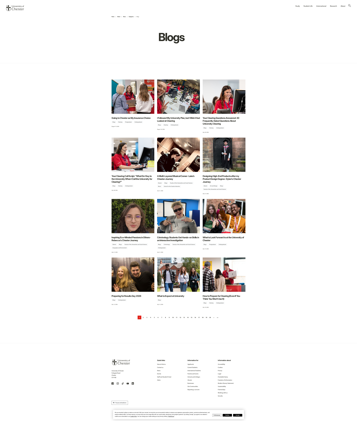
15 (191, 317)
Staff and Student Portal (164, 377)
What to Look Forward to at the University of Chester (223, 239)
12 (180, 317)
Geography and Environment (120, 247)
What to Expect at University (170, 296)
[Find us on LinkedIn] (133, 383)
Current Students (192, 367)
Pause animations (119, 402)
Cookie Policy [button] (133, 416)
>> (217, 317)
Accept (238, 415)
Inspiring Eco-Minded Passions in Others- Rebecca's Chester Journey (131, 239)
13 (184, 317)
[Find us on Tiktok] (123, 383)
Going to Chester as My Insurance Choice (131, 118)
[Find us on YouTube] (128, 383)
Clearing (120, 122)
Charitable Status (223, 377)
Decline (227, 415)
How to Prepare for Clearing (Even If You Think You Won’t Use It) (221, 297)
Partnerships (221, 389)
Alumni (160, 183)
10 (173, 317)
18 (202, 317)
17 (199, 317)
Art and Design (213, 186)
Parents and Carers (193, 374)
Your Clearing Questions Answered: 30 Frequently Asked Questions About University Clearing (221, 121)
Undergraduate (138, 122)
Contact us (160, 367)
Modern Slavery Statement (226, 383)
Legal (219, 374)
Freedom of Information (225, 380)
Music (159, 186)
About (118, 16)
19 (206, 317)
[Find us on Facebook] (113, 383)
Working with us (222, 393)
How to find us (161, 364)
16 (195, 317)
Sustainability (222, 386)
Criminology (167, 244)
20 (210, 317)
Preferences (217, 415)
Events (159, 374)
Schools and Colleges (194, 377)
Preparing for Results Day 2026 (126, 296)
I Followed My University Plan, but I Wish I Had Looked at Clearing (178, 119)
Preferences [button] (171, 416)
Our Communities (193, 386)
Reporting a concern (194, 389)
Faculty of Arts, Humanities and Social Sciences (181, 183)
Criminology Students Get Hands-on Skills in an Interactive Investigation (178, 239)
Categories (131, 16)
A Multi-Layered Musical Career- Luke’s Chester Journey (175, 177)
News (124, 16)
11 (176, 317)
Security (220, 396)
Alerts (158, 380)
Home (113, 16)
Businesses (191, 383)
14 (188, 317)
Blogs (138, 16)
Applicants (191, 364)
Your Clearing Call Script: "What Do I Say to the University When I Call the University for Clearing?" (132, 179)
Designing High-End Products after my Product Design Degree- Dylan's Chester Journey (222, 179)
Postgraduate (128, 122)
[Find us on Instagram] (118, 383)
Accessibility (221, 364)
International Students (194, 370)
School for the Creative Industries (172, 186)
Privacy (220, 370)
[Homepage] (15, 8)
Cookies (220, 367)
